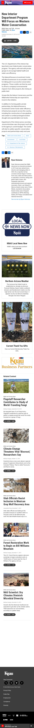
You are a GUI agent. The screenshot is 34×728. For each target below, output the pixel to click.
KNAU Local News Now (17, 243)
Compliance (6, 701)
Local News (22, 139)
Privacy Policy (7, 690)
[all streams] (31, 726)
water (27, 135)
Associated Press (7, 508)
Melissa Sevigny (7, 409)
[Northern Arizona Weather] (17, 266)
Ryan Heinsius (16, 160)
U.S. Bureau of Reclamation (15, 147)
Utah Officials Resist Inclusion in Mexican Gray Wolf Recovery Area (16, 501)
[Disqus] (17, 643)
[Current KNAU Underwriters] (17, 362)
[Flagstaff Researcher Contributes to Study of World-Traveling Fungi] (16, 386)
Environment (10, 139)
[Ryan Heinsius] (6, 162)
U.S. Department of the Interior (16, 143)
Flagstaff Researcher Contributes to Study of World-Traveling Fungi (15, 402)
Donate (28, 2)
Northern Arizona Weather (17, 281)
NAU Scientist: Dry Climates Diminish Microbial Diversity (13, 595)
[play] (3, 726)
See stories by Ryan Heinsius (20, 199)
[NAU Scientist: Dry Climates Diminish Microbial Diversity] (16, 579)
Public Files (6, 694)
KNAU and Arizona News (14, 135)
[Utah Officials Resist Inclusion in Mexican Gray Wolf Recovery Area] (16, 485)
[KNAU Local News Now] (17, 225)
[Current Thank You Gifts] (17, 322)
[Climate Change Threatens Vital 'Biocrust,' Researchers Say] (16, 436)
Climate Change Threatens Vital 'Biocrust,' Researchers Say (16, 451)
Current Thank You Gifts (17, 346)
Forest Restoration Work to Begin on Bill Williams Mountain (16, 545)
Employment (7, 698)
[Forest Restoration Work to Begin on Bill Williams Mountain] (16, 530)
